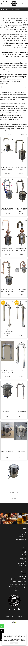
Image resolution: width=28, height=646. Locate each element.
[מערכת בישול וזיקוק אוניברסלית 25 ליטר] (20, 246)
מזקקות (24, 534)
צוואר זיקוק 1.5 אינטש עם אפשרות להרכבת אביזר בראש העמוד (7, 331)
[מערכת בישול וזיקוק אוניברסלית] (20, 273)
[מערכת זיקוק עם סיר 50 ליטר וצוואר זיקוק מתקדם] (7, 200)
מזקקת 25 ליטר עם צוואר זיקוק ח (21, 168)
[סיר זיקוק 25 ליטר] (7, 398)
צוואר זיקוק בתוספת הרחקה (21, 412)
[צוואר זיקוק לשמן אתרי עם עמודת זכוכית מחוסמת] (7, 360)
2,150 (8, 214)
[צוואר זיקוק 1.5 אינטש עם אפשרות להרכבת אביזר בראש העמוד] (7, 328)
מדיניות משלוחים (22, 563)
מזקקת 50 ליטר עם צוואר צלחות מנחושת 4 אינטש (7, 290)
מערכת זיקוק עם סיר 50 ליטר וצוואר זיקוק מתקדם (7, 209)
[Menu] (26, 3)
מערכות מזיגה (22, 538)
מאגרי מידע (23, 558)
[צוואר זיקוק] (21, 369)
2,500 (21, 214)
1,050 (15, 498)
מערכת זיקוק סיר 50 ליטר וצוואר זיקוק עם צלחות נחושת (21, 209)
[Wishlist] (5, 3)
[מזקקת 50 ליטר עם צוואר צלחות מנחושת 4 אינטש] (7, 286)
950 (22, 417)
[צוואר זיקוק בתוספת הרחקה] (20, 399)
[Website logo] (14, 3)
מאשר (14, 643)
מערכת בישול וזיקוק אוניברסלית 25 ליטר (21, 249)
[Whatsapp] (2, 627)
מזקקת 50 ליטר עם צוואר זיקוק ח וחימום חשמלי (7, 168)
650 (8, 336)
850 (22, 376)
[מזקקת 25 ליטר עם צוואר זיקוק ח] (20, 161)
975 (8, 457)
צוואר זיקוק (21, 370)
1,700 (21, 173)
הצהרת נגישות (22, 565)
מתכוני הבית (23, 554)
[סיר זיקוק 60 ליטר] (14, 479)
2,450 (8, 173)
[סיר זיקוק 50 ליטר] (20, 439)
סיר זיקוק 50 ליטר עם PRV (7, 452)
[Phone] (2, 631)
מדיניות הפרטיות (7, 640)
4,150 (8, 295)
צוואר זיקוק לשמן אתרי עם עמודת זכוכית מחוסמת (7, 371)
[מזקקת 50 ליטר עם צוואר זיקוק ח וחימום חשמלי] (7, 153)
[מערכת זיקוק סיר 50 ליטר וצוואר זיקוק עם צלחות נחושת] (20, 203)
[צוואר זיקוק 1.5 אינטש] (20, 328)
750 (8, 417)
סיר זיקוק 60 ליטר (14, 492)
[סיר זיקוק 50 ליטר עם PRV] (7, 438)
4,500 (21, 295)
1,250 (8, 376)
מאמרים (24, 556)
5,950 (8, 254)
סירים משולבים (22, 536)
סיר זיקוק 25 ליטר (7, 411)
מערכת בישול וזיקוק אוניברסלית (21, 290)
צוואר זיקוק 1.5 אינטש (21, 330)
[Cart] (1, 3)
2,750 (21, 254)
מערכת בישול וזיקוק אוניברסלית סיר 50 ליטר (7, 249)
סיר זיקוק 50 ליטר (21, 452)
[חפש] (23, 3)
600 (22, 336)
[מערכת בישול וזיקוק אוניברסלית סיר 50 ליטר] (7, 247)
